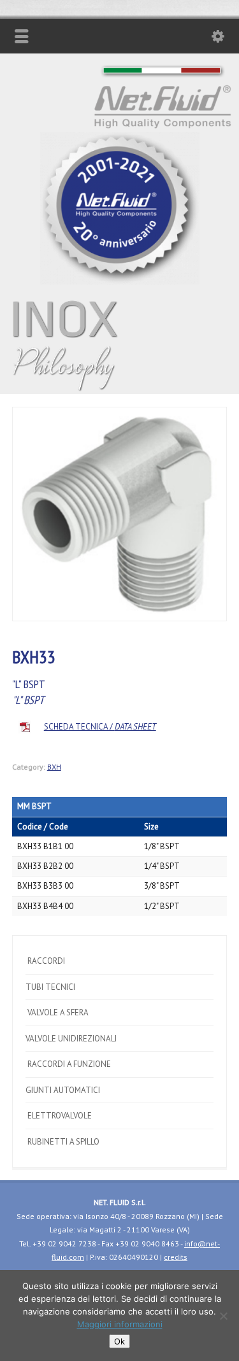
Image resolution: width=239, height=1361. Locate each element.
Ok (119, 1341)
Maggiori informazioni (120, 1324)
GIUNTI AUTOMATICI (62, 1090)
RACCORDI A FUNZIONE (68, 1064)
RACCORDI (45, 961)
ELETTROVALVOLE (58, 1115)
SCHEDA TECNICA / (100, 726)
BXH (54, 767)
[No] (223, 1315)
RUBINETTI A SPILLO (62, 1141)
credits (175, 1257)
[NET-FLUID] (119, 281)
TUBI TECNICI (50, 987)
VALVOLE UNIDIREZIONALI (71, 1038)
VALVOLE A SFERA (57, 1012)
